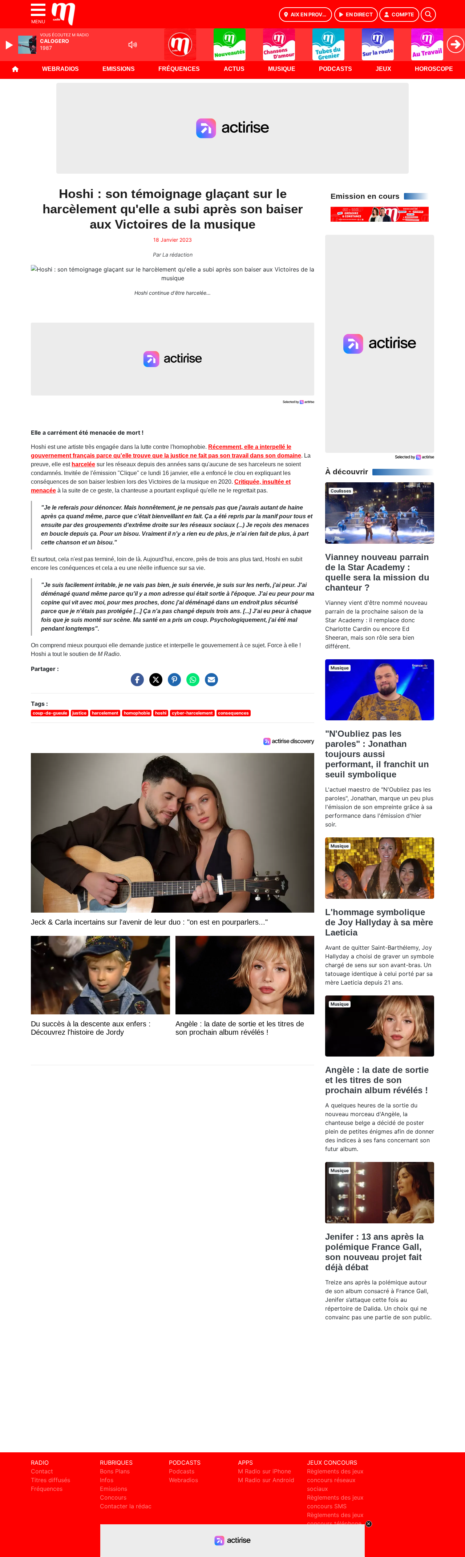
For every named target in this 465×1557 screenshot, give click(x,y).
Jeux (383, 69)
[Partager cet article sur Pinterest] (172, 683)
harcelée (83, 464)
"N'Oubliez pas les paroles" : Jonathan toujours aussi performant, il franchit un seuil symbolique (377, 754)
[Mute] (132, 44)
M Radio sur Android (266, 1480)
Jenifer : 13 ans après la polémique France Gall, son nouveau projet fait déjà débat (374, 1252)
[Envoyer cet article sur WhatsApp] (191, 683)
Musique (281, 69)
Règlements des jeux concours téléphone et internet (335, 1523)
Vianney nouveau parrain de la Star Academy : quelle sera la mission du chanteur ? (377, 572)
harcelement (105, 713)
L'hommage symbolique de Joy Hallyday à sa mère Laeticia (379, 922)
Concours (113, 1497)
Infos (106, 1480)
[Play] (10, 45)
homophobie (137, 713)
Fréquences (179, 69)
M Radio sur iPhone (264, 1471)
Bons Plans (115, 1471)
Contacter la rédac (125, 1506)
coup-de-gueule (50, 713)
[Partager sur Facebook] (135, 683)
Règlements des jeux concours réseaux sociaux (335, 1480)
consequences (233, 713)
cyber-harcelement (192, 713)
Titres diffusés (50, 1480)
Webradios (60, 69)
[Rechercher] (428, 14)
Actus (234, 69)
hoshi (160, 713)
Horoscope (434, 69)
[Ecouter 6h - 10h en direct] (380, 213)
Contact (42, 1471)
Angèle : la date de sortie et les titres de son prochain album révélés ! (377, 1080)
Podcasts (335, 69)
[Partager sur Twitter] (154, 683)
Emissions (118, 69)
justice (79, 713)
